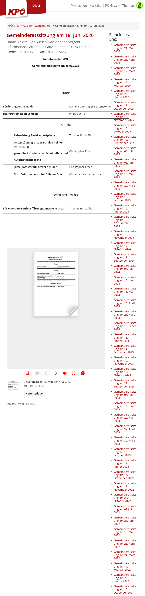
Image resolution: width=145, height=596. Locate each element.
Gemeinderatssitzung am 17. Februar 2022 (125, 566)
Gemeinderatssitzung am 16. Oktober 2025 (125, 128)
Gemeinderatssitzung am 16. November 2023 (125, 360)
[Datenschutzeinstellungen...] (139, 5)
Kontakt (95, 5)
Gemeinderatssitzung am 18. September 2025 (125, 140)
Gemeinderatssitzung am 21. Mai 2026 (125, 48)
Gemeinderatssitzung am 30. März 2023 (125, 440)
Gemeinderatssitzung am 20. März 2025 (125, 185)
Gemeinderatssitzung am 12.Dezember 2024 (125, 221)
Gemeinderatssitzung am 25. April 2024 (125, 303)
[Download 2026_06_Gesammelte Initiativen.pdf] (28, 373)
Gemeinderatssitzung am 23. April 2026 (125, 60)
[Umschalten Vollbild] (73, 373)
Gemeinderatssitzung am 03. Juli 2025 (125, 151)
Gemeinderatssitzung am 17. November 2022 (125, 486)
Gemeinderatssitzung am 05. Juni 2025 (125, 163)
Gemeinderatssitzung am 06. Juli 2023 (125, 395)
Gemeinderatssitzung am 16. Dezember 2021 (125, 589)
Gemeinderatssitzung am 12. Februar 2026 (125, 83)
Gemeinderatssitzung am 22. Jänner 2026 (125, 94)
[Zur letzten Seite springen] (64, 373)
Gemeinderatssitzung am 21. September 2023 (125, 383)
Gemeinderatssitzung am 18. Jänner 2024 (125, 338)
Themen (128, 5)
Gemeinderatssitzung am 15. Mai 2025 (125, 174)
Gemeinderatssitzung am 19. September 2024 (125, 257)
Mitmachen (79, 5)
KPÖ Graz (110, 5)
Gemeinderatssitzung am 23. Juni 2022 (125, 521)
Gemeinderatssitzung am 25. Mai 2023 (125, 418)
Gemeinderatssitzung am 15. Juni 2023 (125, 406)
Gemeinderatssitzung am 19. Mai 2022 (125, 532)
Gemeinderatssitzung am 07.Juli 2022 (125, 509)
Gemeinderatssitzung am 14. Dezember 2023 (125, 349)
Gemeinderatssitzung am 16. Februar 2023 (125, 452)
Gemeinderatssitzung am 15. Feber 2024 (125, 326)
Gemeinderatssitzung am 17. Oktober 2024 (125, 246)
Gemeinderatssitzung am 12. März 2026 (125, 71)
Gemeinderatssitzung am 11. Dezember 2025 (125, 105)
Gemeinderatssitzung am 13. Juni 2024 (125, 280)
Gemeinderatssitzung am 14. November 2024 (125, 234)
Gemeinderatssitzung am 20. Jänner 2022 (125, 578)
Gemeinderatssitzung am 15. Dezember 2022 (125, 475)
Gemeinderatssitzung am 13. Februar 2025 (125, 197)
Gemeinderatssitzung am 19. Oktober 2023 (125, 372)
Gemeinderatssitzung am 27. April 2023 (125, 429)
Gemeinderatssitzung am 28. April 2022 (125, 544)
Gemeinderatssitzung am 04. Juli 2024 (125, 269)
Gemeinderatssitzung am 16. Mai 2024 (125, 292)
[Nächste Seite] (55, 373)
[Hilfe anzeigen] (82, 373)
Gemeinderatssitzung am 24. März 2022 (125, 555)
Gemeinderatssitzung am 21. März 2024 (125, 315)
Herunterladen (35, 393)
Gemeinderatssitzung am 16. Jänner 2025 (125, 208)
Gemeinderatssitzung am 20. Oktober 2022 (125, 498)
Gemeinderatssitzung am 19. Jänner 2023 (125, 463)
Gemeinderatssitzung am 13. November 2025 (125, 117)
